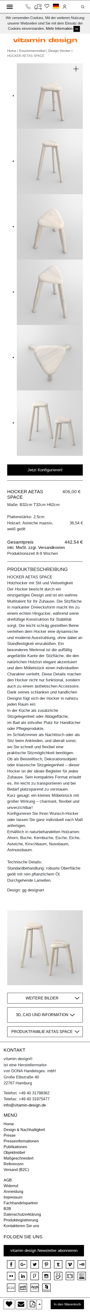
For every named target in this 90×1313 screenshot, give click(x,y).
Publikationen (15, 1147)
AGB (8, 1180)
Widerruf (11, 1186)
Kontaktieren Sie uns (21, 1226)
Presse (10, 1135)
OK (76, 29)
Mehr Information (59, 28)
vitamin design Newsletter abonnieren (44, 1250)
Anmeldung (13, 1192)
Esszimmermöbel (32, 51)
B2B (7, 1209)
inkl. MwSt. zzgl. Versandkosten (36, 547)
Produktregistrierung (21, 1220)
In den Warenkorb (67, 1304)
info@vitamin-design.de (25, 1105)
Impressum (13, 1197)
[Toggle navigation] (10, 6)
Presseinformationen (21, 1141)
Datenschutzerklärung (22, 1214)
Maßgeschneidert (18, 1158)
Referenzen (14, 1164)
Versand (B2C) (16, 1170)
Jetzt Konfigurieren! (45, 470)
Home (11, 51)
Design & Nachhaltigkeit (24, 1130)
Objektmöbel (14, 1153)
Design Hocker (59, 51)
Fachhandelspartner (21, 1203)
